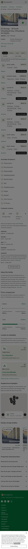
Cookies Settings (14, 546)
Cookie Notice (17, 543)
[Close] (26, 533)
